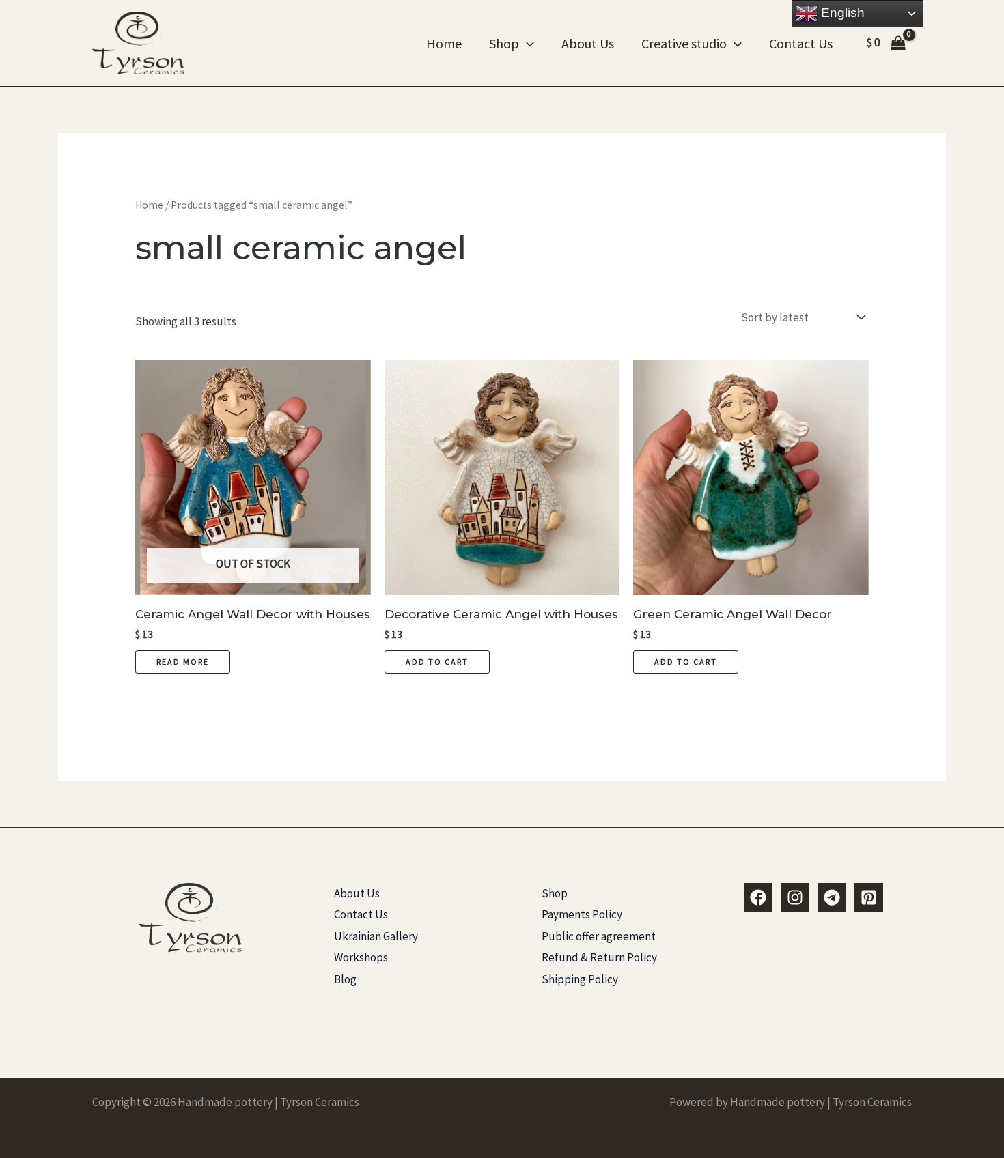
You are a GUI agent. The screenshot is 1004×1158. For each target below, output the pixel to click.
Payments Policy (582, 914)
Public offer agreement (599, 936)
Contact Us (801, 43)
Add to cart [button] (437, 661)
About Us (587, 43)
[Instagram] (795, 897)
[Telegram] (832, 897)
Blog (345, 979)
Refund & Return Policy (599, 957)
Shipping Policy (580, 979)
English (841, 12)
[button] (526, 43)
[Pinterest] (868, 897)
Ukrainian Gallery (376, 936)
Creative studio (684, 43)
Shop (504, 43)
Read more (182, 661)
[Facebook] (758, 897)
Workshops (361, 957)
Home (444, 43)
